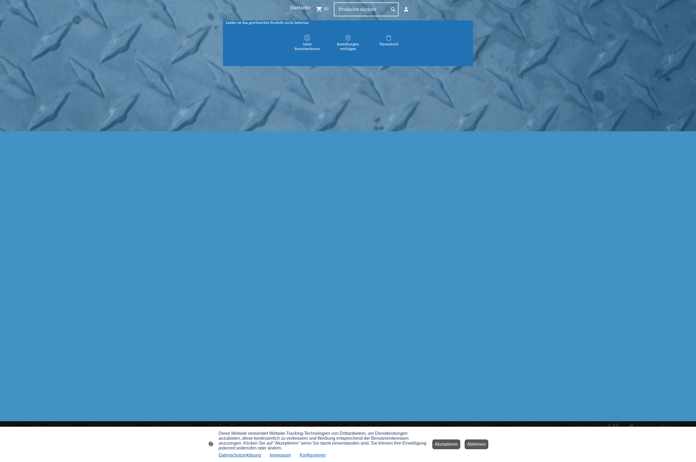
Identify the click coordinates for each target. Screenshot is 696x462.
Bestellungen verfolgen (348, 46)
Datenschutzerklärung (240, 455)
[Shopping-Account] (406, 9)
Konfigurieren (313, 455)
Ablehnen (476, 444)
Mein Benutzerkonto (307, 46)
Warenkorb (389, 44)
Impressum (280, 455)
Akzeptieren (446, 444)
